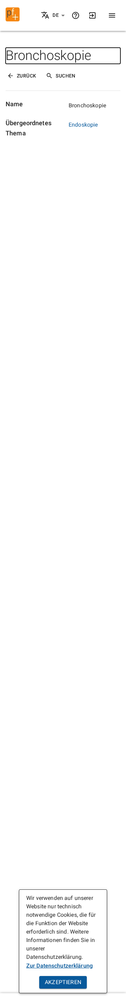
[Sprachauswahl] (45, 15)
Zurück (26, 76)
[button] (58, 15)
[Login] (92, 15)
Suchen (65, 76)
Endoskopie (83, 124)
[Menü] (112, 15)
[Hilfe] (75, 15)
